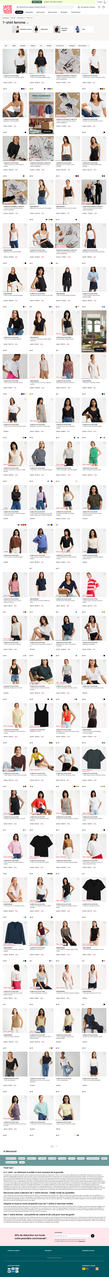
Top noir (22, 1162)
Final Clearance (75, 12)
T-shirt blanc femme (93, 1158)
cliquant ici (82, 1241)
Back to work (40, 12)
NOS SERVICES (48, 1250)
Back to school (52, 12)
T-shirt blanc (42, 1158)
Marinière (104, 1158)
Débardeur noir (31, 1158)
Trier (6, 46)
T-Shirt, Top (29, 18)
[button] (103, 7)
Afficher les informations (54, 1258)
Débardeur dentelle (11, 1162)
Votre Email (58, 1232)
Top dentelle (52, 1158)
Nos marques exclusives (88, 1250)
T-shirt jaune (62, 1158)
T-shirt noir (72, 1158)
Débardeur (22, 1158)
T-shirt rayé (81, 1158)
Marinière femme (11, 1158)
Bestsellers (64, 12)
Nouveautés (29, 12)
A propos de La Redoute (14, 1250)
